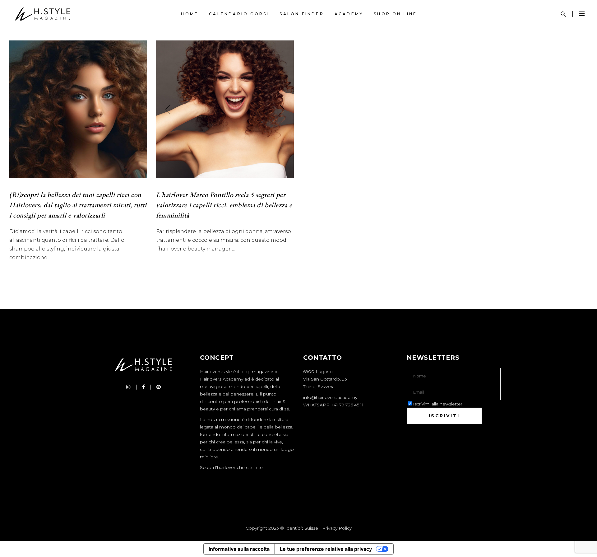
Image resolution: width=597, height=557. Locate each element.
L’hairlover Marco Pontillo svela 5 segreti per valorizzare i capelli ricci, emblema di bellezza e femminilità (224, 205)
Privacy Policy (337, 528)
